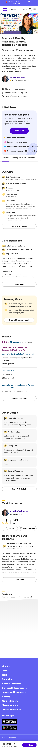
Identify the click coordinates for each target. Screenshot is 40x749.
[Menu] (34, 9)
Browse (12, 9)
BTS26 (30, 2)
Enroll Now (19, 130)
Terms (21, 4)
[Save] (35, 16)
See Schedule (29, 745)
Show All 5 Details (19, 489)
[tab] (5, 157)
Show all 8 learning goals (19, 320)
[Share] (30, 16)
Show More (19, 284)
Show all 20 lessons (19, 398)
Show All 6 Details (19, 226)
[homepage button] (5, 9)
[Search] (30, 9)
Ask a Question (29, 528)
